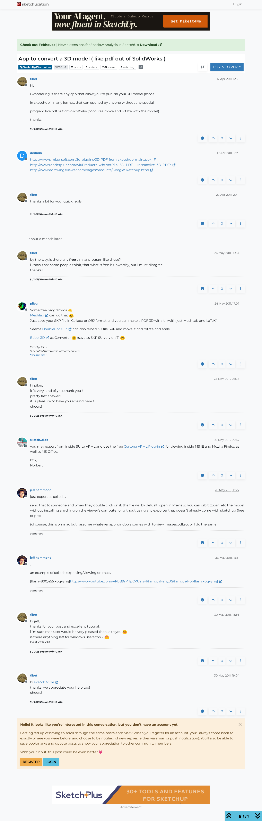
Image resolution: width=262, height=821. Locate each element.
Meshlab (37, 315)
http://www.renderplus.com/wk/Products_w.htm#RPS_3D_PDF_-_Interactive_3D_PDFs (100, 165)
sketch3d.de (39, 440)
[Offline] (23, 81)
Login (50, 762)
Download (149, 45)
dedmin (36, 153)
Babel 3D (37, 338)
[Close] (240, 724)
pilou (34, 303)
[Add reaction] (202, 138)
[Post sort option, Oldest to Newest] (202, 67)
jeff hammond (41, 490)
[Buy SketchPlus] (131, 795)
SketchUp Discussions (37, 67)
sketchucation (35, 4)
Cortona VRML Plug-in (142, 446)
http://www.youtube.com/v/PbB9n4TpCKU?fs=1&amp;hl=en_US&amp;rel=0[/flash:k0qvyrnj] (144, 581)
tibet (33, 79)
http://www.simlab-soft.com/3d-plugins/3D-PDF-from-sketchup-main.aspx (90, 159)
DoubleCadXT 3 (54, 329)
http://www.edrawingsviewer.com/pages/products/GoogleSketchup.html (89, 170)
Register (31, 762)
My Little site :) (38, 354)
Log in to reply (227, 67)
